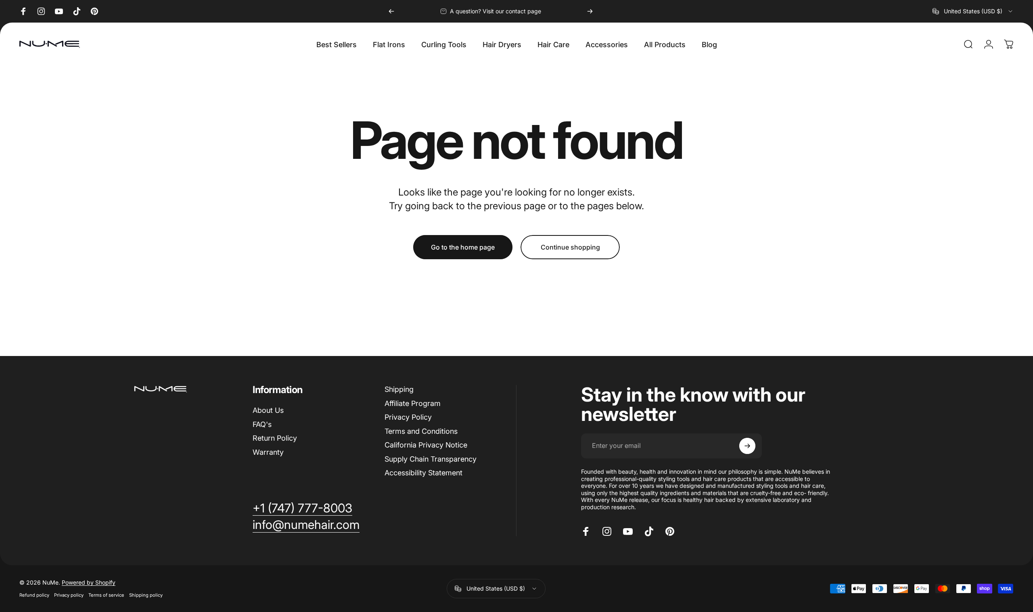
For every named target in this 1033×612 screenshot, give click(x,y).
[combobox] (973, 11)
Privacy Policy (408, 417)
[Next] (590, 11)
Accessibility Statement (423, 472)
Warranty (268, 452)
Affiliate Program (413, 403)
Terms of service (106, 595)
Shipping (399, 389)
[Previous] (391, 11)
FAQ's (262, 424)
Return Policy (275, 438)
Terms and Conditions (421, 431)
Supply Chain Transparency (431, 459)
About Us (268, 410)
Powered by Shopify (88, 582)
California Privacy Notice (426, 445)
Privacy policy (69, 595)
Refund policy (34, 595)
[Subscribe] (747, 446)
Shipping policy (146, 595)
